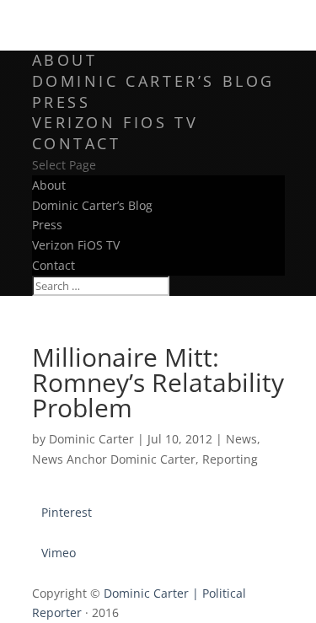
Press (61, 102)
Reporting (230, 459)
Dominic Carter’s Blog (154, 81)
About (65, 60)
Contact (76, 143)
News (241, 439)
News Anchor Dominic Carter (113, 459)
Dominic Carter (91, 439)
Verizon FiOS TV (115, 122)
